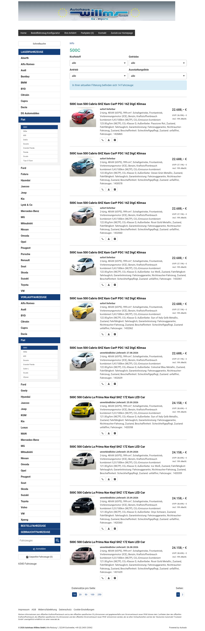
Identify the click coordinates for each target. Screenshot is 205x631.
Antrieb (74, 69)
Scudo (25, 156)
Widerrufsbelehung (47, 609)
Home (23, 33)
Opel (23, 241)
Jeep (24, 192)
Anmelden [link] (41, 548)
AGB (34, 609)
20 (80, 594)
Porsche (25, 254)
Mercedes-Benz (30, 211)
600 (24, 135)
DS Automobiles (30, 113)
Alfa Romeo (27, 64)
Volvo (24, 507)
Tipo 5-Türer (28, 161)
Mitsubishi (27, 223)
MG (23, 217)
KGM (23, 415)
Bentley (25, 76)
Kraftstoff (75, 56)
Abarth (25, 58)
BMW (24, 82)
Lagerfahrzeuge (32, 51)
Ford (23, 168)
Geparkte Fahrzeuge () (41, 556)
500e (25, 131)
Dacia (24, 107)
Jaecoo (25, 186)
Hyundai (25, 180)
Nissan (25, 229)
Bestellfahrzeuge (33, 525)
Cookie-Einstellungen (84, 609)
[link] (102, 139)
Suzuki (25, 278)
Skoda (24, 272)
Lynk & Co (26, 204)
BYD (23, 88)
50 (86, 594)
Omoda (25, 235)
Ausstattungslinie (139, 69)
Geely (24, 390)
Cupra (24, 101)
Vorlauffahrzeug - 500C (128, 413)
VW (23, 290)
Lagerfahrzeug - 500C (128, 119)
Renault (25, 260)
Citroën (25, 94)
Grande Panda (28, 148)
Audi (23, 70)
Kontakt (102, 33)
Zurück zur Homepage (122, 33)
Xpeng (24, 519)
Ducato (26, 144)
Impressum (23, 609)
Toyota (25, 284)
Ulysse (26, 377)
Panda (25, 152)
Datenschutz (65, 609)
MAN (24, 433)
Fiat (23, 119)
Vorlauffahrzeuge (34, 297)
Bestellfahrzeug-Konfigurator (45, 33)
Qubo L (26, 369)
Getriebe (134, 56)
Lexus (24, 427)
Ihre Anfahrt (70, 33)
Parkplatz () (87, 33)
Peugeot (25, 247)
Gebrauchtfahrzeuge (35, 532)
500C (25, 127)
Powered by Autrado (178, 628)
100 (92, 594)
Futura (24, 174)
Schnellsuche (39, 43)
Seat (23, 266)
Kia (23, 198)
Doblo (25, 140)
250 (99, 594)
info (72, 43)
